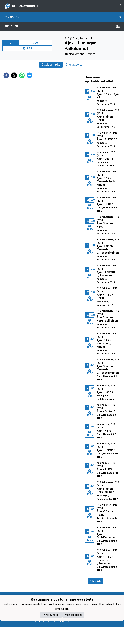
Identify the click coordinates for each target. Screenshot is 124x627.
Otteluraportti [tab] (73, 64)
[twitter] (14, 75)
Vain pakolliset (73, 614)
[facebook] (6, 75)
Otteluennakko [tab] (51, 64)
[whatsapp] (22, 75)
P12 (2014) (62, 17)
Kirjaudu (11, 26)
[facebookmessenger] (29, 75)
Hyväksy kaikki (50, 614)
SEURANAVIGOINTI (66, 5)
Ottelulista (95, 581)
